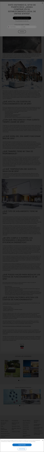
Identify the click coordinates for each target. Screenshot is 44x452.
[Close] (42, 440)
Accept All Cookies (22, 444)
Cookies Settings (22, 448)
